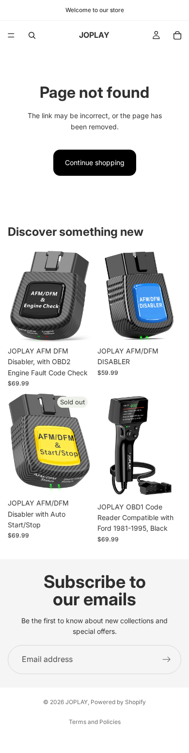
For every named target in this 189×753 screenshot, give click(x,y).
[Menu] (11, 35)
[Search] (32, 35)
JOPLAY (76, 702)
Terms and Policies (95, 721)
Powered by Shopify (118, 702)
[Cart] (177, 35)
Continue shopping (95, 162)
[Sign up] (167, 659)
